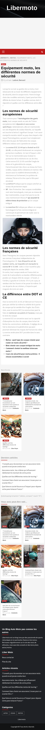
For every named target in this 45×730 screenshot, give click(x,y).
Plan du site (6, 662)
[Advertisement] (22, 33)
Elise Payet (14, 448)
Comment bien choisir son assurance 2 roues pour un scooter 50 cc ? (21, 481)
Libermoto (22, 7)
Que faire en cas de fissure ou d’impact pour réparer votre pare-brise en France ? (21, 487)
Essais (13, 713)
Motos (3, 64)
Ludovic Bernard (18, 80)
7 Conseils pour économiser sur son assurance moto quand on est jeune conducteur (11, 403)
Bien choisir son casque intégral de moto (23, 345)
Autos (4, 601)
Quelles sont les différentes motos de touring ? (9, 445)
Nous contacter (8, 657)
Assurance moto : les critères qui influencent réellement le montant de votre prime (33, 403)
